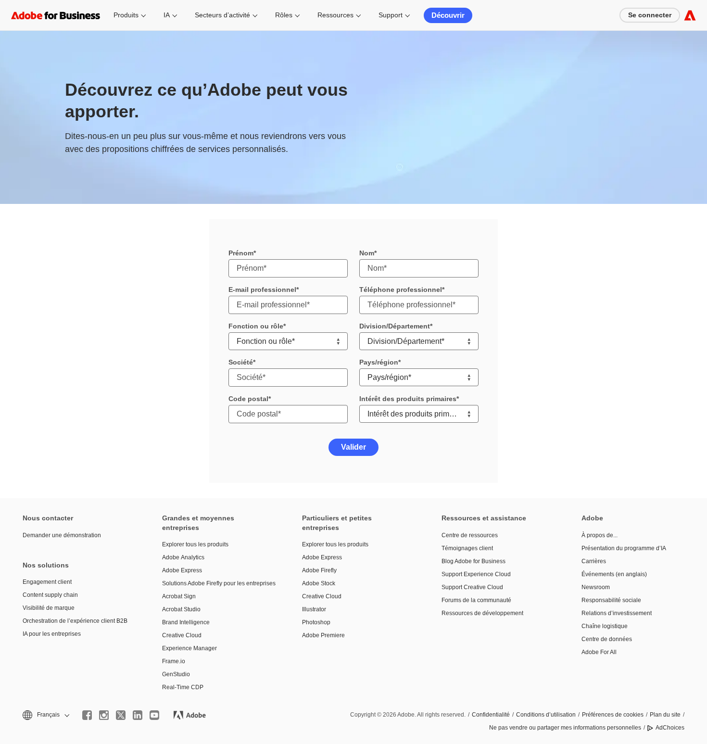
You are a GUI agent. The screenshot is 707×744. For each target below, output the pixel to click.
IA (167, 15)
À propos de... (599, 535)
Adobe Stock (318, 583)
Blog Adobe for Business (473, 561)
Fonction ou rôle (255, 326)
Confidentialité (491, 714)
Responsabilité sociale (611, 600)
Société (240, 362)
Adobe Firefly (319, 570)
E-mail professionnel (262, 289)
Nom (366, 253)
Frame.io (173, 661)
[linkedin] (137, 715)
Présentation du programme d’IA (623, 548)
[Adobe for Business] (690, 15)
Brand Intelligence (186, 622)
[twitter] (121, 715)
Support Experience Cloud (476, 574)
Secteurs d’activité (222, 15)
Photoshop (316, 622)
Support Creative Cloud (472, 587)
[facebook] (87, 715)
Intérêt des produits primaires (407, 399)
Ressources (335, 15)
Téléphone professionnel (400, 289)
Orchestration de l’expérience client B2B (75, 621)
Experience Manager (189, 648)
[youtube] (154, 715)
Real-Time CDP (182, 687)
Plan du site (665, 714)
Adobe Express (182, 570)
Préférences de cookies (613, 714)
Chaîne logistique (604, 626)
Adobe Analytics (183, 557)
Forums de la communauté (476, 600)
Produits (126, 15)
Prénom (240, 253)
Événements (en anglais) (614, 574)
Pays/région (378, 362)
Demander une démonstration (62, 535)
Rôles (283, 15)
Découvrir (448, 15)
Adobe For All (599, 652)
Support (391, 15)
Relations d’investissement (616, 613)
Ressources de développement (482, 613)
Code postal (248, 399)
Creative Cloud (182, 635)
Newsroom (595, 587)
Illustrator (314, 609)
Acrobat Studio (181, 609)
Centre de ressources (470, 535)
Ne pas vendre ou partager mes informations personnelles (565, 727)
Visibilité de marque (49, 608)
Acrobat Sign (179, 596)
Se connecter (649, 15)
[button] (45, 714)
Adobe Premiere (323, 635)
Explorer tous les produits (195, 544)
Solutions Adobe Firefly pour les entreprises (217, 583)
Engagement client (47, 582)
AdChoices (670, 727)
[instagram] (104, 715)
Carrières (593, 561)
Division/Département (394, 326)
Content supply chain (50, 595)
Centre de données (606, 639)
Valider (353, 447)
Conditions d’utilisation (546, 714)
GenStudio (176, 674)
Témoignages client (467, 548)
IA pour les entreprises (52, 634)
